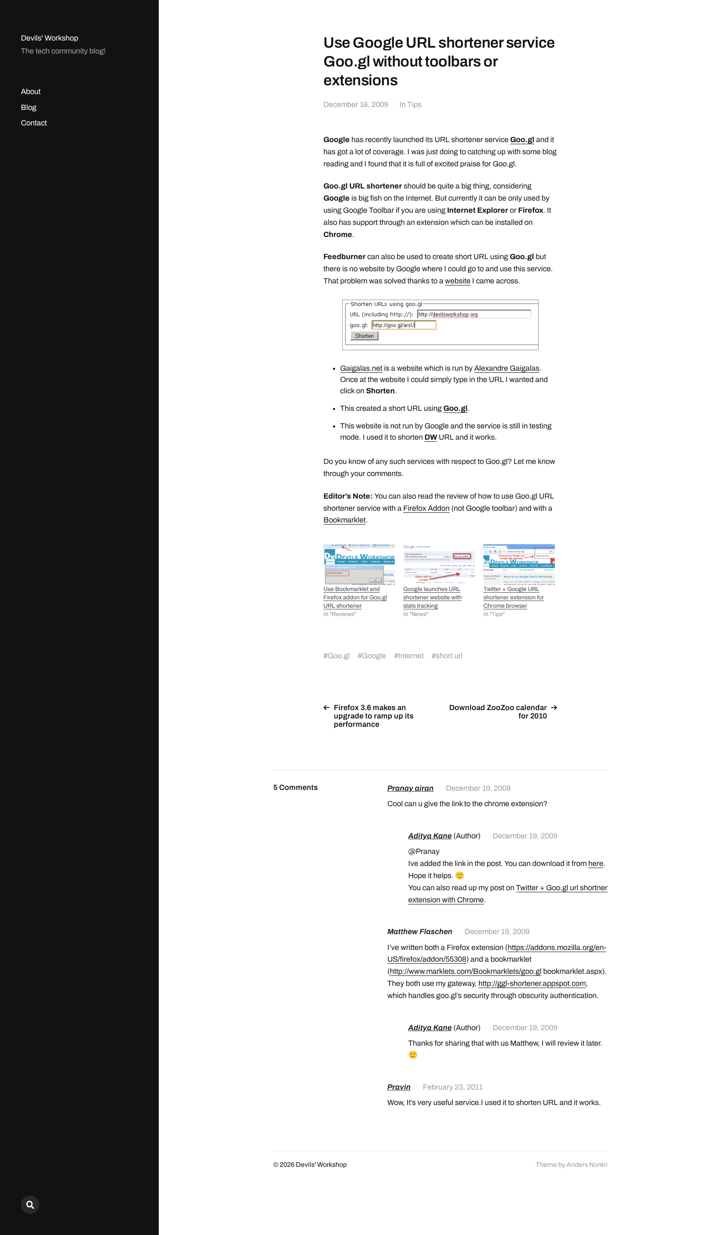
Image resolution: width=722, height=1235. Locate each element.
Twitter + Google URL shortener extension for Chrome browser (513, 597)
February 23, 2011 (453, 1087)
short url (449, 656)
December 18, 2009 (355, 104)
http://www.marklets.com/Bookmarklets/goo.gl (466, 971)
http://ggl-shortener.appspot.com (532, 983)
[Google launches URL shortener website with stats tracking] (439, 564)
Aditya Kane (430, 836)
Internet (411, 656)
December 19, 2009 (478, 788)
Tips (414, 104)
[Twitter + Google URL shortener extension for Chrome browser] (519, 564)
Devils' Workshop (49, 38)
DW (431, 437)
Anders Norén (587, 1164)
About (31, 91)
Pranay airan (410, 788)
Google (374, 656)
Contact (34, 123)
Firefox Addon (426, 508)
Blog (28, 107)
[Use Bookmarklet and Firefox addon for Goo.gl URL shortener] (359, 564)
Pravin (399, 1087)
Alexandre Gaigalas (506, 368)
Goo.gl (522, 139)
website (457, 281)
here (595, 863)
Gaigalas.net (361, 368)
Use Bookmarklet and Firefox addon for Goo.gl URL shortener (355, 597)
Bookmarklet (344, 520)
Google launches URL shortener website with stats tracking (432, 597)
